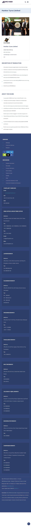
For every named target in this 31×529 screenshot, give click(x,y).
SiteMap (7, 175)
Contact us (16, 488)
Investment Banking (10, 145)
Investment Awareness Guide (12, 180)
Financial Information (10, 168)
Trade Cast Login (9, 173)
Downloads (8, 165)
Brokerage (8, 142)
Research (8, 147)
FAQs (7, 178)
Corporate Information (10, 163)
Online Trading (9, 170)
